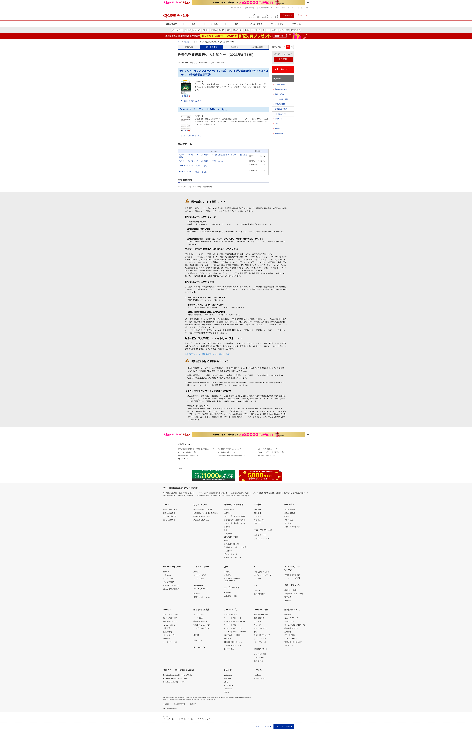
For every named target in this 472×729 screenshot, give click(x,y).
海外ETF (257, 523)
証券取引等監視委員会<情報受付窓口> (231, 455)
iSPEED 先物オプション (233, 642)
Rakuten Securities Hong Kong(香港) (177, 675)
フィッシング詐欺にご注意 (187, 452)
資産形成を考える (281, 89)
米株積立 (257, 516)
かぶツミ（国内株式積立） (235, 523)
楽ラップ (196, 572)
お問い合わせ (259, 657)
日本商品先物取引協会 (204, 697)
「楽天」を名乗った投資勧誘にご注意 (271, 452)
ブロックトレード (231, 554)
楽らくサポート (260, 661)
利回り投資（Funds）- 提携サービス (232, 580)
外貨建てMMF (289, 513)
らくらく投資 (198, 579)
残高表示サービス (200, 621)
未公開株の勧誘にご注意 (226, 452)
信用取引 (227, 527)
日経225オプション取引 (293, 594)
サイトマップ (289, 645)
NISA (276, 124)
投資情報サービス (170, 621)
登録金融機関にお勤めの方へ (188, 455)
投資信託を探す (280, 104)
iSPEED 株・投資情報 (232, 635)
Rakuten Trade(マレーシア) (174, 682)
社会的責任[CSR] (291, 628)
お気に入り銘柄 (260, 639)
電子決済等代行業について (294, 625)
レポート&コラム (260, 628)
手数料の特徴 (229, 509)
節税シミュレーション (202, 597)
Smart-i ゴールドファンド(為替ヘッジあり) (203, 109)
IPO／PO (227, 540)
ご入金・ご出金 (169, 625)
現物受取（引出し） (231, 596)
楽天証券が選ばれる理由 (202, 509)
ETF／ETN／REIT (231, 537)
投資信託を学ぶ (280, 84)
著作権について (183, 459)
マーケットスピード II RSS (234, 621)
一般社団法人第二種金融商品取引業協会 (222, 697)
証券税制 (166, 639)
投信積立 (278, 129)
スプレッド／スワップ (262, 575)
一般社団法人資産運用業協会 (243, 697)
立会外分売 (228, 551)
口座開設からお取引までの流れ (205, 513)
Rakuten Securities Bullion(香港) (175, 678)
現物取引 (227, 513)
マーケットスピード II (232, 618)
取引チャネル (229, 649)
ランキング (288, 523)
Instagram (228, 675)
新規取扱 (189, 47)
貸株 (225, 530)
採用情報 (287, 632)
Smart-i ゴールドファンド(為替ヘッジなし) (193, 172)
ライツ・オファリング (232, 558)
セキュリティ (289, 621)
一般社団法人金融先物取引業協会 (187, 697)
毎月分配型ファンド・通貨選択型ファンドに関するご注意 (207, 354)
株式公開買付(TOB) (231, 544)
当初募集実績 (257, 47)
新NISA (166, 572)
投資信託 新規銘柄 (281, 109)
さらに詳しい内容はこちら (191, 101)
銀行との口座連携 (170, 618)
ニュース (257, 625)
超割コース (197, 640)
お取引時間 (167, 632)
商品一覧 (196, 594)
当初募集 (234, 47)
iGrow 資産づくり (230, 614)
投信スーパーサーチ (292, 527)
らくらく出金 (198, 618)
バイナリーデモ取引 (292, 578)
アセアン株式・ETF (261, 539)
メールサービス (169, 635)
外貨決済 (166, 628)
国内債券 (227, 572)
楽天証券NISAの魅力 (171, 589)
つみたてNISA (168, 579)
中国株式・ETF (260, 535)
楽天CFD (257, 590)
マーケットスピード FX (233, 628)
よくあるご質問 (260, 654)
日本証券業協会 (172, 697)
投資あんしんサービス (202, 625)
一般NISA (167, 575)
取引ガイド (278, 119)
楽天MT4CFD (259, 594)
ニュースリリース (291, 618)
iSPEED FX (228, 639)
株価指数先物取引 (291, 590)
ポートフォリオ (260, 642)
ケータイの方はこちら (232, 645)
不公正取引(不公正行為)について (229, 449)
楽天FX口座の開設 (170, 516)
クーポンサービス (170, 642)
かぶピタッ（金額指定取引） (235, 520)
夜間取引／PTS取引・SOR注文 (236, 547)
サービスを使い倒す (281, 99)
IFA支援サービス (290, 639)
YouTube (227, 678)
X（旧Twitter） (229, 685)
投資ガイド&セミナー (201, 516)
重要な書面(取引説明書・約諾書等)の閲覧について (196, 449)
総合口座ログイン (170, 509)
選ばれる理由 (279, 94)
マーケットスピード (231, 625)
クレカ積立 (288, 520)
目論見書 (185, 96)
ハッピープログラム (201, 628)
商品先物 (287, 597)
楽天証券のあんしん (201, 520)
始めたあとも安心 (281, 114)
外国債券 (227, 575)
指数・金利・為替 (261, 614)
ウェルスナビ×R (199, 575)
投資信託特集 (279, 133)
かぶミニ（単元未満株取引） (235, 516)
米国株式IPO (259, 520)
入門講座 (257, 579)
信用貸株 (228, 533)
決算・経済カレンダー (262, 635)
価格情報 (227, 592)
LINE (226, 682)
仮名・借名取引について (266, 455)
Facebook (228, 689)
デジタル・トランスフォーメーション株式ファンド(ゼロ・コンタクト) (202, 161)
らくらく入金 (198, 614)
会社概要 (287, 614)
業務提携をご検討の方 (293, 642)
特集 (256, 632)
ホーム (180, 42)
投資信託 (187, 42)
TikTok (226, 692)
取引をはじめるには (262, 572)
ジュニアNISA (168, 582)
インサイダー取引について (267, 449)
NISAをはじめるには (171, 585)
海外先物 (287, 601)
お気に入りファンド (263, 726)
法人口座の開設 (169, 520)
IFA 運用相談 (289, 635)
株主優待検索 (259, 618)
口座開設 (283, 59)
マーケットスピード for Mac (235, 632)
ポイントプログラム (171, 614)
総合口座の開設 (169, 513)
